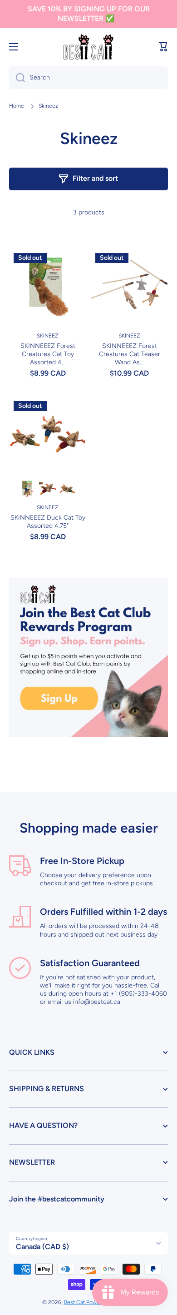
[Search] (17, 77)
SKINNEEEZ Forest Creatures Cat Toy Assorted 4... (47, 354)
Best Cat (75, 1302)
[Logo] (88, 47)
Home (16, 106)
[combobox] (88, 77)
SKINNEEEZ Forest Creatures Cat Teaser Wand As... (129, 354)
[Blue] (27, 489)
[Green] (67, 489)
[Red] (47, 489)
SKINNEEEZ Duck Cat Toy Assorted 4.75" (47, 522)
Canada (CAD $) (42, 1246)
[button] (163, 46)
